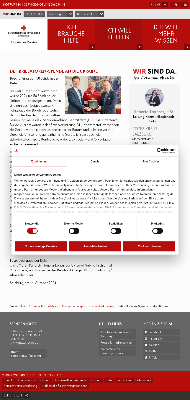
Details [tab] (95, 161)
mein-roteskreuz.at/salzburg (26, 354)
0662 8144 (58, 5)
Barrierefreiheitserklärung (20, 386)
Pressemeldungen (73, 306)
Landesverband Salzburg (34, 380)
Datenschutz (143, 380)
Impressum (124, 380)
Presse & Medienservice (116, 343)
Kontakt (9, 380)
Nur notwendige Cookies (41, 246)
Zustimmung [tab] (39, 161)
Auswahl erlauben (95, 246)
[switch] (74, 231)
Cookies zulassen (149, 246)
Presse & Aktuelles (101, 306)
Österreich (34, 14)
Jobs (109, 380)
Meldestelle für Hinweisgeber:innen (112, 351)
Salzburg (52, 306)
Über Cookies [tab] (151, 161)
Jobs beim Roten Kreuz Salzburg (115, 334)
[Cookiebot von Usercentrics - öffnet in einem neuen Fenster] (159, 151)
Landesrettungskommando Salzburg (78, 380)
